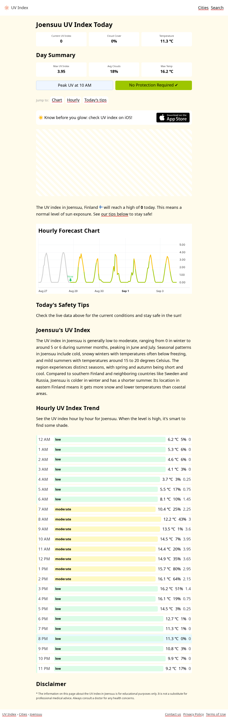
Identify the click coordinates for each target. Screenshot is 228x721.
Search (217, 7)
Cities (203, 7)
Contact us (173, 714)
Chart (57, 100)
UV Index (18, 7)
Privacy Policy (193, 714)
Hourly (73, 100)
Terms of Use (216, 714)
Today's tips (95, 100)
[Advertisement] (114, 162)
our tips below (114, 214)
